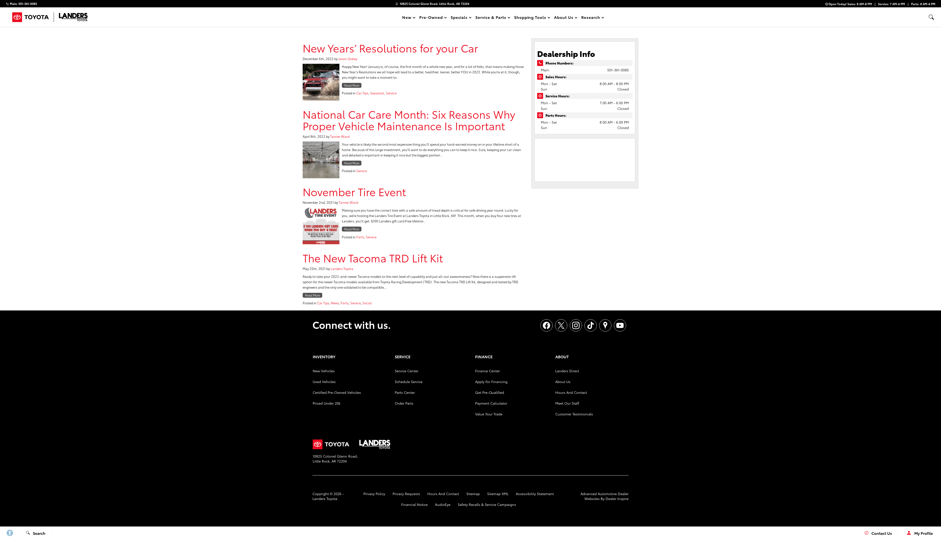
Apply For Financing (491, 381)
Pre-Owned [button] (431, 18)
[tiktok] (590, 325)
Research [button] (590, 18)
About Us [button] (563, 18)
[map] (605, 325)
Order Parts (404, 403)
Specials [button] (459, 18)
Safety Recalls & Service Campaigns (487, 504)
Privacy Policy (374, 493)
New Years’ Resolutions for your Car (390, 47)
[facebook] (546, 325)
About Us (562, 381)
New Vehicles (324, 370)
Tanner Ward (339, 136)
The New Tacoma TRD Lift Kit (373, 257)
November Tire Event (354, 191)
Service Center (406, 370)
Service (391, 93)
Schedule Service (408, 381)
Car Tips (362, 93)
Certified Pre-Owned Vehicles (337, 392)
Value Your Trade (488, 413)
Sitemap (473, 493)
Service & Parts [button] (490, 18)
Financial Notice (414, 504)
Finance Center (487, 370)
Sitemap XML (497, 493)
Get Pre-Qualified (489, 392)
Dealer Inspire (617, 498)
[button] (931, 17)
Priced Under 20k (326, 403)
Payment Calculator (491, 403)
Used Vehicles (324, 381)
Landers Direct (567, 370)
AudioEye (442, 504)
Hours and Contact (571, 392)
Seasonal (377, 93)
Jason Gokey (347, 58)
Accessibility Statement (535, 493)
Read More (351, 85)
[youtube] (620, 325)
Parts (360, 237)
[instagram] (576, 325)
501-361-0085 (618, 69)
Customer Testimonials (574, 413)
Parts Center (405, 392)
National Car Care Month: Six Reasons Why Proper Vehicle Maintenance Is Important (409, 119)
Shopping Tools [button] (530, 18)
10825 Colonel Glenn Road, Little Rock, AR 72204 (434, 3)
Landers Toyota (342, 268)
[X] (561, 325)
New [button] (407, 18)
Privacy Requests (406, 493)
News (335, 303)
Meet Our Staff (567, 403)
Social (367, 303)
